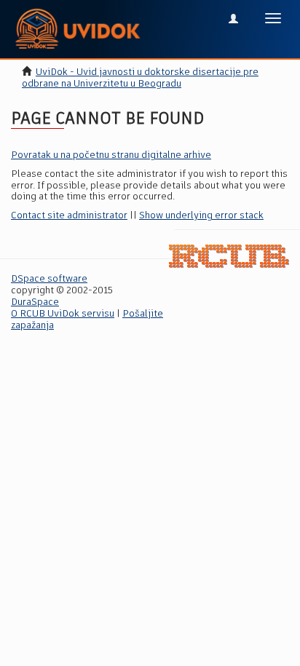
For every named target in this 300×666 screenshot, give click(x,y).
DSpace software (49, 279)
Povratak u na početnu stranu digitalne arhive (111, 155)
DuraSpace (35, 302)
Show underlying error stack (201, 216)
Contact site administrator (69, 216)
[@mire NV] (229, 256)
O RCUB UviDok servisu (62, 314)
